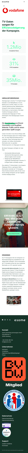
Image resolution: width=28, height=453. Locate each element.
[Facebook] (2, 319)
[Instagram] (5, 319)
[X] (7, 319)
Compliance (5, 351)
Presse (3, 355)
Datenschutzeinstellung (8, 420)
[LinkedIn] (9, 319)
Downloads (5, 445)
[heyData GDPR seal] (6, 429)
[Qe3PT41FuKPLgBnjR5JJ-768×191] (13, 8)
